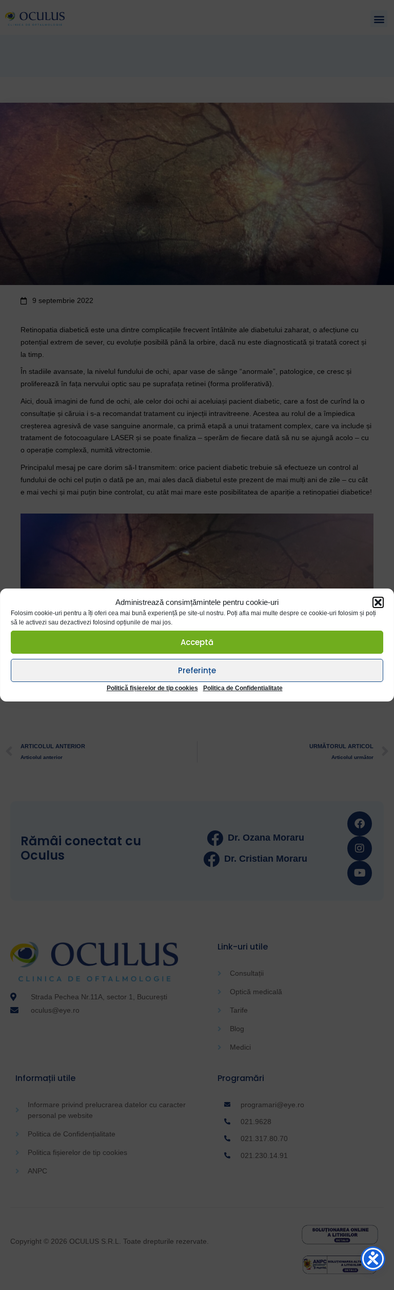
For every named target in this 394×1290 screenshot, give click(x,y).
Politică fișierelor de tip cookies (152, 688)
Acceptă (197, 642)
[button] (378, 602)
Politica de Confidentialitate (243, 688)
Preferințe (197, 670)
